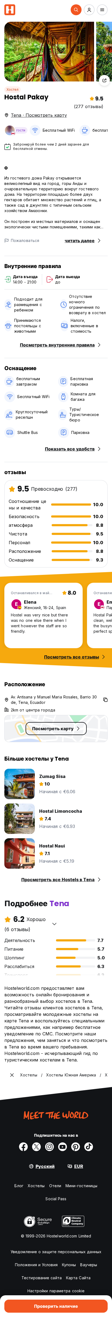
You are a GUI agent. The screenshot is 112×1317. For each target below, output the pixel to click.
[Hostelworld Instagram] (49, 1146)
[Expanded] (11, 1075)
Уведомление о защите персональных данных (56, 1251)
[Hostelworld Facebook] (23, 1146)
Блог (18, 1185)
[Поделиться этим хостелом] (104, 80)
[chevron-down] (54, 923)
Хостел (12, 89)
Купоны (69, 1264)
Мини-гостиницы (81, 1185)
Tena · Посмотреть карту (39, 115)
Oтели (55, 1185)
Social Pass (55, 1198)
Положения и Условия (36, 1264)
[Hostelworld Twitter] (36, 1146)
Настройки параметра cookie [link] (56, 1290)
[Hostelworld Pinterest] (75, 1146)
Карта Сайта (78, 1277)
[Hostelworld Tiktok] (88, 1146)
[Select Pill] (76, 9)
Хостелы (36, 1185)
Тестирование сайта (41, 1277)
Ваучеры (88, 1264)
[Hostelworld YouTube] (62, 1146)
